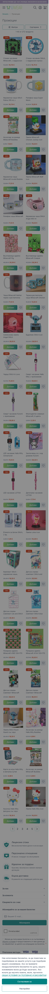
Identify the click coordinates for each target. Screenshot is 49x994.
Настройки (24, 988)
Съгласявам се (24, 981)
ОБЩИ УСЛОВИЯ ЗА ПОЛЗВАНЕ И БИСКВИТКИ (24, 975)
